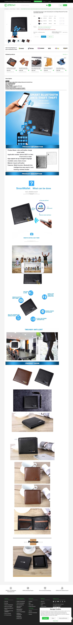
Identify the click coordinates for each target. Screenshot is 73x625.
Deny (53, 618)
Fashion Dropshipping (8, 604)
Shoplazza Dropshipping (19, 614)
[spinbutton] (61, 18)
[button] (60, 18)
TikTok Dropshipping (20, 603)
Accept (45, 618)
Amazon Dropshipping (21, 611)
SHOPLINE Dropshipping (19, 616)
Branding (6, 603)
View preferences (63, 618)
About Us (42, 601)
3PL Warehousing (7, 615)
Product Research (32, 606)
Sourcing (6, 601)
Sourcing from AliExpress (19, 607)
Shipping (35, 26)
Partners (30, 614)
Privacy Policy (55, 620)
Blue (41, 23)
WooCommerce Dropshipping (19, 610)
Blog (29, 603)
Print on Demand (7, 613)
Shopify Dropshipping (21, 601)
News (42, 604)
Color (34, 16)
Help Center (31, 604)
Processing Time (35, 32)
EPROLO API (19, 618)
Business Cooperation (33, 612)
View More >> (65, 54)
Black (41, 18)
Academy (30, 601)
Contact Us (43, 603)
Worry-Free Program (8, 606)
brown (41, 20)
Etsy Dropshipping (20, 604)
